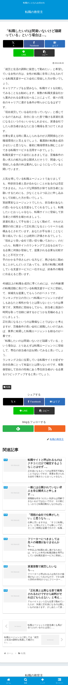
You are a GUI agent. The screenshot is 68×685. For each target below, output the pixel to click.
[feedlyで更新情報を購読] (18, 428)
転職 (8, 387)
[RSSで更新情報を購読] (49, 428)
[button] (44, 53)
